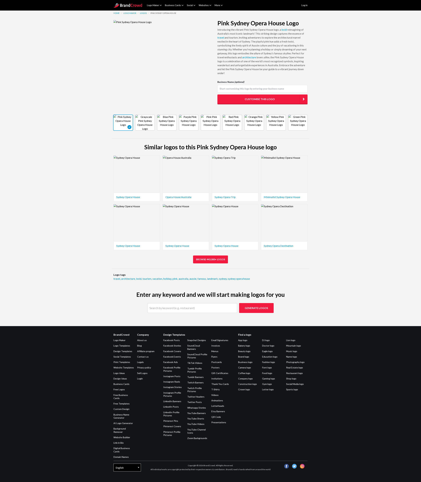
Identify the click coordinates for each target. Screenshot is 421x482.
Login (140, 378)
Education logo (269, 356)
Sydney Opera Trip (225, 197)
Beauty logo (244, 351)
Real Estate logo (294, 367)
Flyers (214, 356)
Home (116, 13)
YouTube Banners (196, 413)
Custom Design (121, 409)
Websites (204, 5)
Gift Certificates (219, 373)
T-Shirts (215, 389)
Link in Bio (118, 442)
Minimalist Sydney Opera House (282, 197)
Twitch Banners (195, 382)
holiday (167, 278)
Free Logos (119, 389)
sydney (223, 278)
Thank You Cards (220, 384)
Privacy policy (144, 367)
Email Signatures (219, 340)
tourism (147, 278)
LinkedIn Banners (172, 401)
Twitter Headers (195, 396)
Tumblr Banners (195, 377)
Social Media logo (295, 384)
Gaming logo (268, 378)
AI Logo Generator (123, 423)
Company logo (245, 378)
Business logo (245, 362)
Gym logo (267, 384)
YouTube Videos (195, 424)
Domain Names (121, 456)
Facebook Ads (170, 362)
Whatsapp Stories (196, 407)
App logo (242, 340)
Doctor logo (268, 345)
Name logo (291, 356)
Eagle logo (267, 351)
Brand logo (243, 356)
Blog (139, 345)
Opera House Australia (178, 197)
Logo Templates (121, 345)
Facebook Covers (172, 351)
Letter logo (268, 389)
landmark (212, 278)
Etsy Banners (218, 411)
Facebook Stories (172, 345)
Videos (215, 395)
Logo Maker (153, 5)
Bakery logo (244, 345)
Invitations (217, 378)
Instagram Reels (171, 381)
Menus (214, 351)
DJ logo (266, 340)
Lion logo (290, 340)
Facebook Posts (171, 340)
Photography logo (295, 362)
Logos (143, 13)
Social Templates (122, 356)
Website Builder (121, 437)
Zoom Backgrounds (197, 438)
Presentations (218, 422)
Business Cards (173, 5)
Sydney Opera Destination (278, 245)
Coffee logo (244, 373)
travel (220, 37)
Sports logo (292, 389)
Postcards (216, 362)
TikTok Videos (194, 363)
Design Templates (122, 351)
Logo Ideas (119, 373)
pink (175, 278)
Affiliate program (145, 351)
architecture (249, 57)
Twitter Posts (194, 402)
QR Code (216, 416)
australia (184, 278)
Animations (217, 400)
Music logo (291, 351)
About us (142, 340)
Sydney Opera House (128, 197)
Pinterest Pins (170, 420)
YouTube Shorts (195, 418)
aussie (193, 278)
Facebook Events (172, 356)
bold (284, 29)
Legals (140, 362)
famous (202, 278)
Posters (215, 367)
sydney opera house (239, 278)
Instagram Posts (171, 376)
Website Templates (123, 367)
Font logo (267, 367)
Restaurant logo (294, 373)
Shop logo (291, 378)
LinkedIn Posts (171, 406)
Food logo (267, 373)
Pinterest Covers (172, 426)
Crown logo (244, 389)
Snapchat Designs (196, 340)
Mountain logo (293, 345)
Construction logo (247, 384)
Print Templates (121, 362)
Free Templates (121, 403)
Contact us (143, 356)
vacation (157, 278)
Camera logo (244, 367)
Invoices (215, 345)
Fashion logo (268, 362)
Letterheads (217, 405)
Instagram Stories (172, 387)
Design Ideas (120, 378)
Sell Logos (142, 373)
